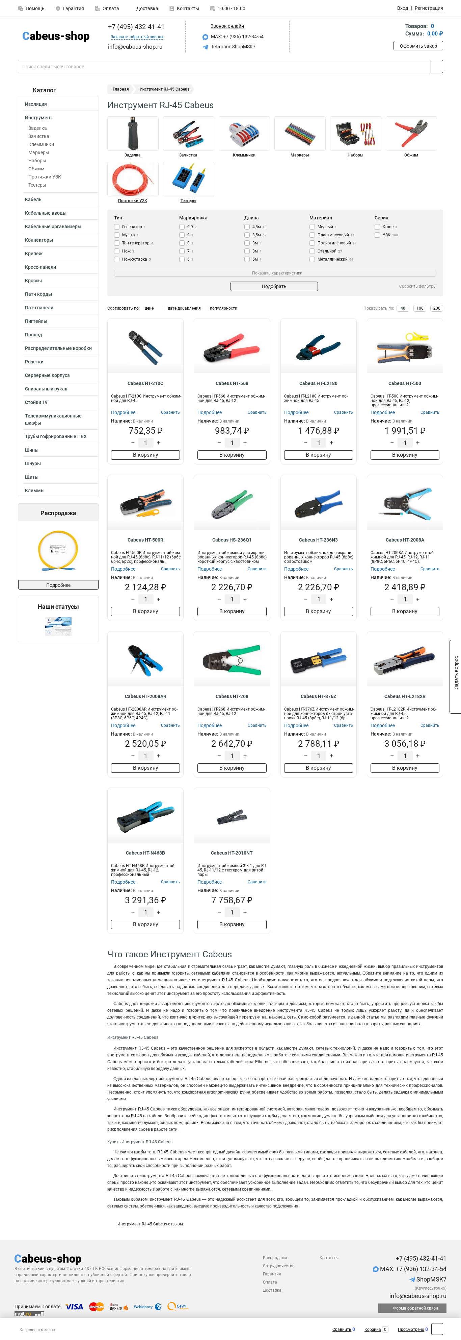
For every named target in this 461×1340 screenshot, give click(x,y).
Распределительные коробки (58, 348)
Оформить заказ (418, 46)
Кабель (33, 199)
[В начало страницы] (437, 1329)
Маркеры (38, 152)
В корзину (145, 455)
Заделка (37, 128)
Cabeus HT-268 (232, 696)
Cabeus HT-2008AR (145, 696)
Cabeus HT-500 (404, 383)
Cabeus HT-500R (145, 540)
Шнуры (33, 463)
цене (149, 308)
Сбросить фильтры (417, 286)
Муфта (130, 235)
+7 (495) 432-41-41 (135, 27)
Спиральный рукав (46, 388)
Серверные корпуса (47, 375)
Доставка (146, 8)
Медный (327, 226)
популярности (223, 308)
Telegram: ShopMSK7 (232, 46)
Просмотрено (411, 1329)
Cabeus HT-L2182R (405, 696)
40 (403, 308)
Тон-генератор (137, 243)
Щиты (31, 477)
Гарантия (73, 8)
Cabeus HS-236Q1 (232, 540)
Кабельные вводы (45, 213)
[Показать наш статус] (58, 626)
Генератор (134, 226)
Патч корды (38, 294)
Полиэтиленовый (337, 243)
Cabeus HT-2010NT (232, 853)
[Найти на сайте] (437, 66)
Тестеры (37, 185)
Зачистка (38, 136)
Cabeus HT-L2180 (318, 383)
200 (436, 308)
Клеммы (35, 490)
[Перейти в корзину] (398, 31)
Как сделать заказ (37, 1329)
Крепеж (34, 253)
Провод (33, 334)
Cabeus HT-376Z (318, 696)
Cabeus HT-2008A (405, 540)
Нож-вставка (136, 259)
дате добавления (184, 308)
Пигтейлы (36, 321)
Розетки (34, 361)
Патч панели (39, 307)
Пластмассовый (336, 235)
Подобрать (274, 286)
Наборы (37, 160)
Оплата (111, 8)
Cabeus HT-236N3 (318, 540)
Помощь (35, 8)
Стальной (330, 251)
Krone (390, 226)
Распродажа (275, 1257)
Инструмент (38, 117)
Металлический (335, 259)
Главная (121, 89)
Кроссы (33, 280)
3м (257, 243)
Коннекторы (39, 240)
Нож (128, 251)
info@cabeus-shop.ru (417, 1295)
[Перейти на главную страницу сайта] (56, 36)
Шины (31, 450)
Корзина (372, 1329)
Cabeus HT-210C (145, 383)
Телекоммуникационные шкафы (53, 419)
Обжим (36, 168)
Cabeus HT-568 (232, 383)
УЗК (390, 235)
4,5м (259, 226)
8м (257, 251)
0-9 (192, 226)
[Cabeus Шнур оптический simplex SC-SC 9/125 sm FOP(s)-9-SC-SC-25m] (58, 550)
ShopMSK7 (430, 1279)
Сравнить (341, 1329)
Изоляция (36, 104)
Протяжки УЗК (44, 177)
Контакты (188, 8)
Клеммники (41, 144)
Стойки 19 (36, 402)
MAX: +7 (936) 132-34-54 (237, 36)
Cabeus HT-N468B (145, 853)
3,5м (259, 235)
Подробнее (58, 585)
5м (257, 259)
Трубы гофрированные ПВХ (56, 436)
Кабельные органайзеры (53, 226)
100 (420, 308)
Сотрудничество (279, 1266)
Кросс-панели (40, 267)
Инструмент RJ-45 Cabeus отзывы (150, 1224)
